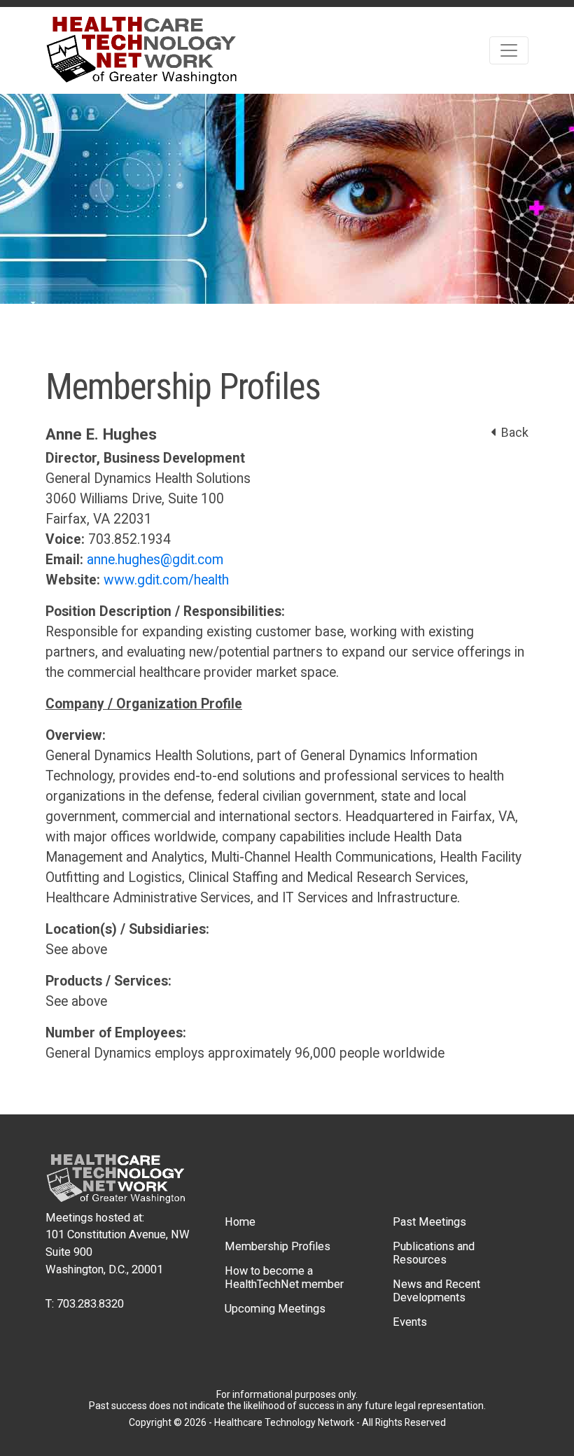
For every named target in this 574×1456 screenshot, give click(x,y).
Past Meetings (429, 1221)
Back (512, 432)
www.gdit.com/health (166, 580)
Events (410, 1322)
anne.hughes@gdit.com (155, 560)
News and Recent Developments (436, 1291)
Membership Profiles (277, 1246)
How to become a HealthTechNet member (284, 1277)
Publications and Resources (434, 1253)
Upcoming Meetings (275, 1308)
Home (240, 1221)
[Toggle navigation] (508, 50)
